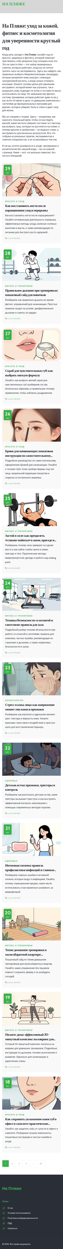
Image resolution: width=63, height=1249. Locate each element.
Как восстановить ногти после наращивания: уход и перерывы (26, 208)
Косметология (14, 700)
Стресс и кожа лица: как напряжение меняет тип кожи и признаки (30, 707)
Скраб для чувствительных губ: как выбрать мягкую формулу (29, 373)
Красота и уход (14, 201)
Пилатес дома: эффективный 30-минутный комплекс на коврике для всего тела (29, 1037)
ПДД (10, 1223)
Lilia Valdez (14, 238)
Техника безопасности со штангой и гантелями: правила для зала (29, 622)
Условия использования (19, 1213)
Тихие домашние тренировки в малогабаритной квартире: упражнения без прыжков (26, 952)
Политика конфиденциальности (23, 1218)
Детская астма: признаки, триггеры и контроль (30, 787)
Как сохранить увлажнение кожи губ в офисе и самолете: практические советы (30, 1121)
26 (41, 1163)
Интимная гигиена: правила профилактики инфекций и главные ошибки (29, 867)
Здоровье (11, 781)
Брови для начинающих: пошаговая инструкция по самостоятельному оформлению (29, 453)
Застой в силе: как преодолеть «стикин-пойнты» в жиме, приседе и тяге (29, 538)
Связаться (12, 1228)
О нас (10, 1208)
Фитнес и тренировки (19, 286)
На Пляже (13, 3)
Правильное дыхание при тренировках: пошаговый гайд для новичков (31, 292)
